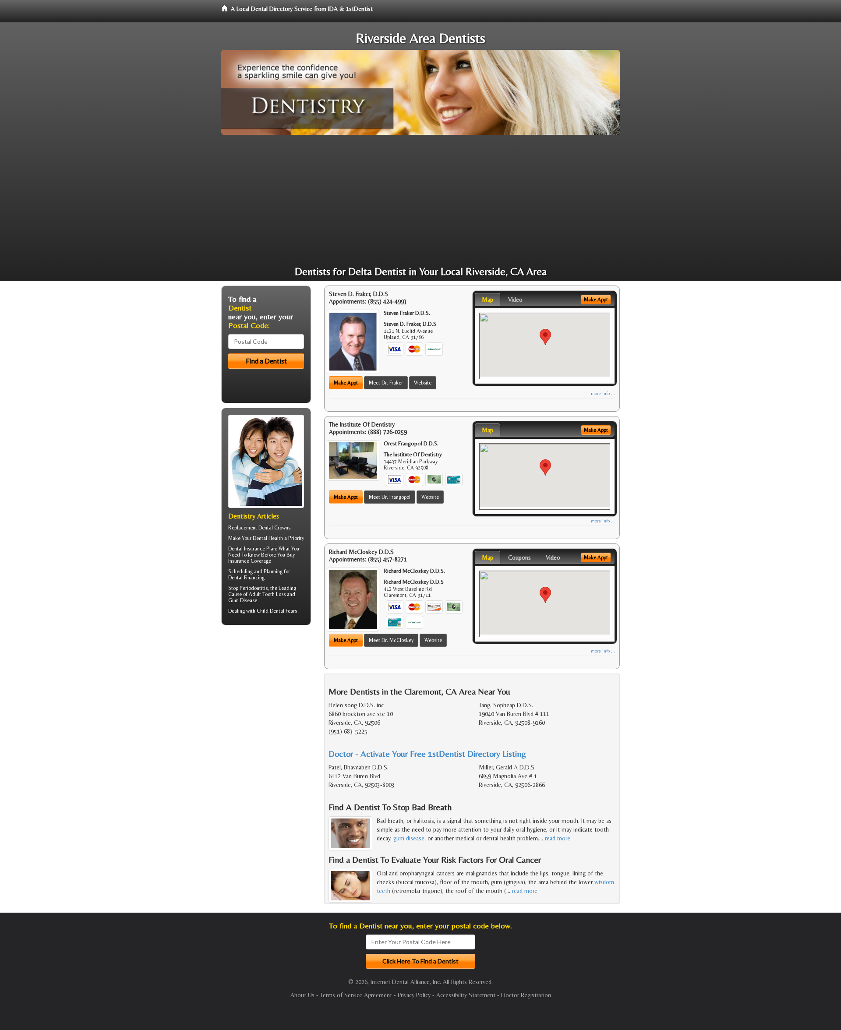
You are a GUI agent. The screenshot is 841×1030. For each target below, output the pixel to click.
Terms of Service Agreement (356, 994)
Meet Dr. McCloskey (391, 640)
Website (422, 383)
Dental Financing (246, 578)
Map (487, 299)
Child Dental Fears (277, 611)
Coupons (519, 557)
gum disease (408, 838)
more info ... (603, 393)
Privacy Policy (414, 994)
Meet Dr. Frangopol (389, 497)
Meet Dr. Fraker (386, 383)
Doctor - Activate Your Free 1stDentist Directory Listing (427, 753)
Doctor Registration (526, 994)
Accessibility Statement (465, 994)
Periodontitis (254, 588)
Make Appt (346, 383)
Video (515, 299)
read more (557, 838)
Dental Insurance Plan (252, 549)
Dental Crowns (274, 528)
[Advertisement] (420, 200)
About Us (302, 994)
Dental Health (268, 538)
